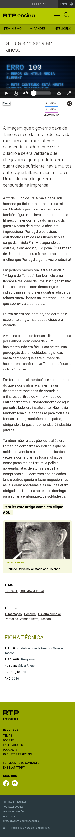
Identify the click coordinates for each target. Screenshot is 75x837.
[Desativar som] (25, 832)
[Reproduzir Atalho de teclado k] (6, 832)
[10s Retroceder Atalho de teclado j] (16, 832)
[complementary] (37, 418)
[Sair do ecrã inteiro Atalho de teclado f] (68, 832)
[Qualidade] (59, 832)
